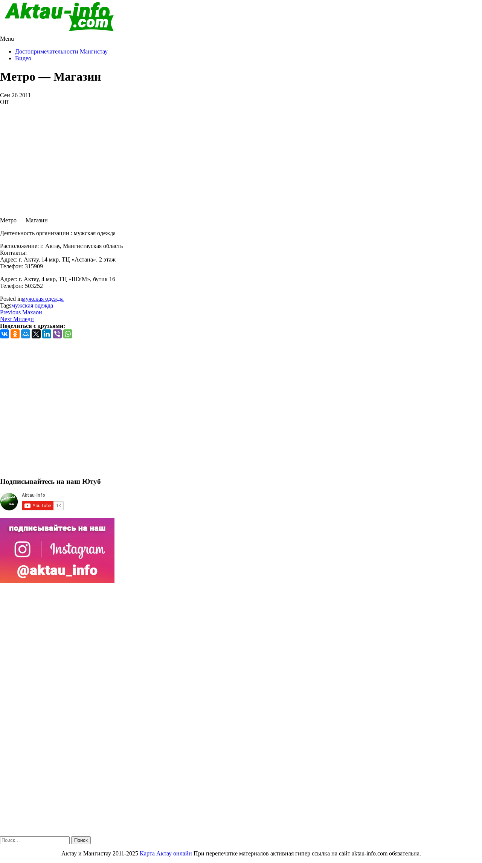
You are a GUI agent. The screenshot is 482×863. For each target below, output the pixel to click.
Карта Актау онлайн (166, 853)
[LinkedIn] (46, 333)
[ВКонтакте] (4, 333)
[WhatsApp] (67, 333)
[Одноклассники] (15, 333)
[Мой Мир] (25, 333)
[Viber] (57, 333)
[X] (36, 333)
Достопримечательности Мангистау (61, 51)
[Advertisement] (226, 158)
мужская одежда (43, 298)
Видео (23, 58)
